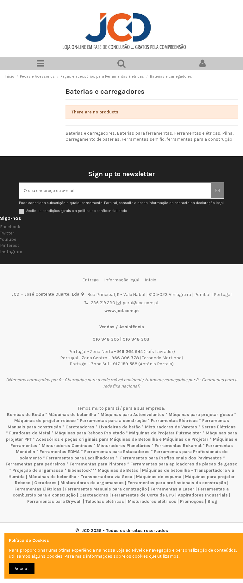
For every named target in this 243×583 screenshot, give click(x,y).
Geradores (45, 482)
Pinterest (9, 245)
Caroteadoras (79, 427)
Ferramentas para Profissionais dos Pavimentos (171, 458)
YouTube (8, 239)
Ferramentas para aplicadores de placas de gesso (183, 464)
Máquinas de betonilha (72, 414)
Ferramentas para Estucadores (117, 451)
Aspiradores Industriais (203, 495)
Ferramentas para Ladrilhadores (80, 458)
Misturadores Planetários (123, 445)
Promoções (192, 501)
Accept (22, 568)
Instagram (11, 251)
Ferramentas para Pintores (98, 464)
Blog (212, 501)
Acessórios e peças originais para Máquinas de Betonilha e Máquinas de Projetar (122, 439)
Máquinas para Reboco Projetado (90, 433)
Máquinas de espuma (158, 476)
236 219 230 (103, 302)
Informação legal (121, 280)
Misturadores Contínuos (67, 445)
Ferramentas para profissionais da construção (177, 482)
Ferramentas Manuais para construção (106, 489)
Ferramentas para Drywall (54, 501)
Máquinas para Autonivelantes (132, 414)
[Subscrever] (217, 190)
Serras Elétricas (219, 427)
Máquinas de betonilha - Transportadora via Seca (80, 476)
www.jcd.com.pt (121, 310)
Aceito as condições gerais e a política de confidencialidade (76, 211)
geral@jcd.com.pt (141, 302)
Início (150, 280)
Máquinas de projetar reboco (45, 420)
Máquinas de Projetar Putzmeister (165, 433)
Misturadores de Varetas (171, 427)
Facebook (10, 226)
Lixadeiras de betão (119, 427)
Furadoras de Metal (29, 433)
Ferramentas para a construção (113, 420)
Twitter (7, 233)
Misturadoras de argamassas (92, 482)
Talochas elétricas (104, 501)
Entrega (90, 280)
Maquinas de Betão (118, 470)
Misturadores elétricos (152, 501)
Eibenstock (79, 470)
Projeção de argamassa (37, 470)
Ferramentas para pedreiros (35, 464)
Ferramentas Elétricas (174, 420)
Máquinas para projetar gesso (201, 414)
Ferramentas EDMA (60, 451)
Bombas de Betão (25, 414)
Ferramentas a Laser (172, 489)
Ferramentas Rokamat (178, 445)
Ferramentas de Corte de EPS (143, 495)
